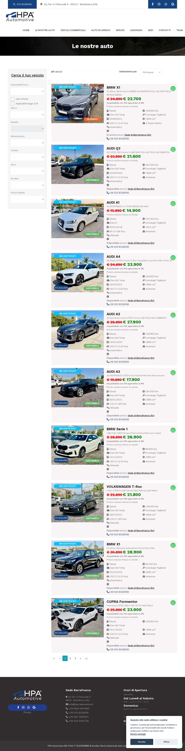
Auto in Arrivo (100, 30)
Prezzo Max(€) (18, 192)
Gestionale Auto (114, 746)
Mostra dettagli (138, 734)
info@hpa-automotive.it (80, 704)
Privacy (27, 712)
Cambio (14, 150)
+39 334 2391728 (78, 720)
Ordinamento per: (128, 71)
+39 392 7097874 (78, 716)
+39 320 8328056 (119, 138)
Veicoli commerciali (73, 30)
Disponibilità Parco (20, 84)
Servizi (120, 30)
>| (86, 658)
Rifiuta (167, 742)
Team (179, 30)
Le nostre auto (45, 30)
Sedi (150, 30)
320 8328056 (24, 4)
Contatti (165, 30)
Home (26, 30)
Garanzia (136, 30)
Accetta (141, 742)
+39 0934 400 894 (78, 708)
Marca (14, 108)
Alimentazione (18, 136)
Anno (13, 164)
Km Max (14, 178)
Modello (14, 122)
